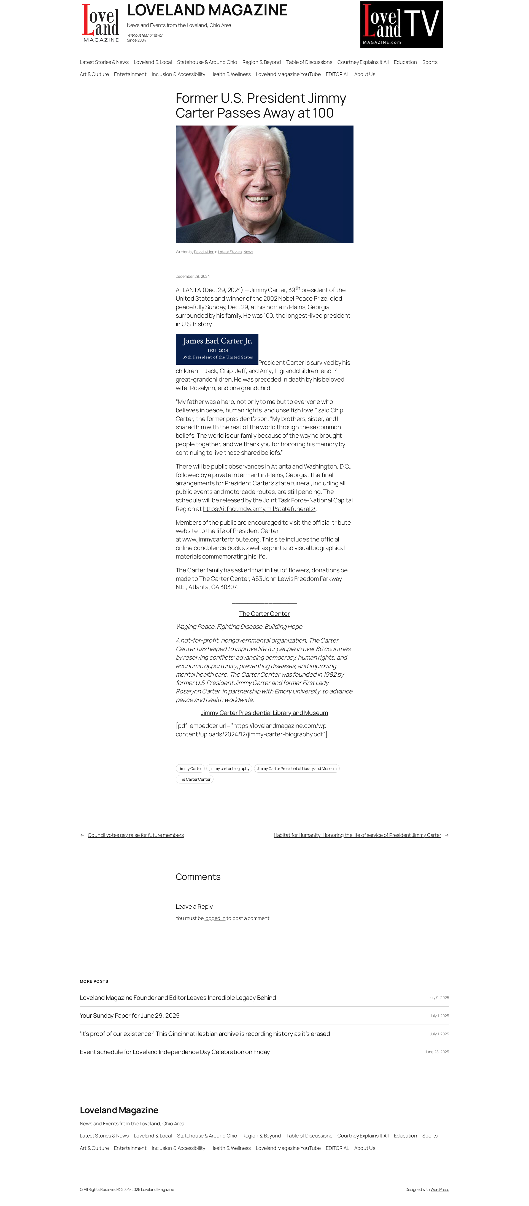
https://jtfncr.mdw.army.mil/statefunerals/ (259, 509)
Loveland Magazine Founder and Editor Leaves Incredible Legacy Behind (178, 997)
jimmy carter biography (229, 768)
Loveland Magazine (119, 1110)
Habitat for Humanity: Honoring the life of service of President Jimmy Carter (357, 835)
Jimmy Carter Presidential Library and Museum (264, 713)
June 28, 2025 (437, 1051)
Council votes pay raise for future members (136, 835)
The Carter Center (264, 613)
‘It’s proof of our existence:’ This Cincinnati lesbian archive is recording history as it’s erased (205, 1033)
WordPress (440, 1189)
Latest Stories (230, 251)
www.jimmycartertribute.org (220, 539)
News (248, 251)
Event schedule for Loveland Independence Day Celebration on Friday (175, 1052)
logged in (214, 918)
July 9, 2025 (439, 997)
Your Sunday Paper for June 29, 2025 (130, 1015)
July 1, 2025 (439, 1015)
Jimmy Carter (190, 768)
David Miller (204, 251)
